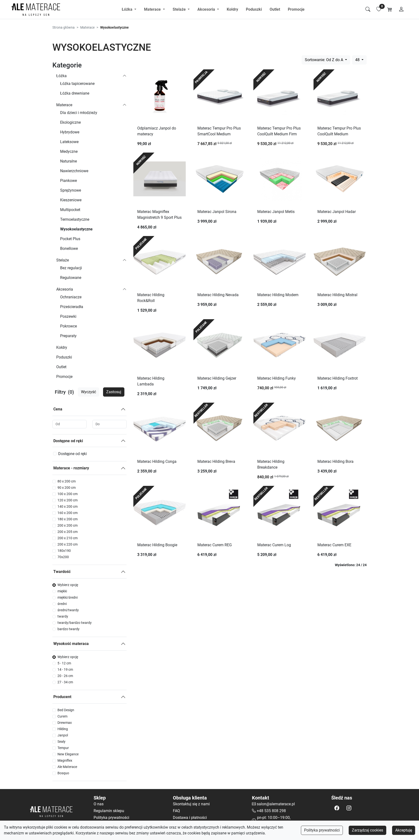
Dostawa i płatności (190, 817)
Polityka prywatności (322, 830)
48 (358, 59)
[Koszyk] (389, 9)
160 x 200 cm (67, 513)
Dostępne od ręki (68, 441)
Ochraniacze (70, 297)
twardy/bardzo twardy (74, 623)
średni (62, 604)
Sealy (61, 741)
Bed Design (65, 710)
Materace (87, 27)
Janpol (62, 735)
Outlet (275, 9)
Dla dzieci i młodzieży (78, 112)
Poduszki (254, 9)
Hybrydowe (69, 132)
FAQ (176, 810)
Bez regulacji (71, 268)
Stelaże (62, 260)
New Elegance (68, 754)
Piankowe (68, 180)
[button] (336, 808)
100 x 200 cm (67, 494)
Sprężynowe (70, 190)
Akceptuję (403, 830)
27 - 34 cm (65, 682)
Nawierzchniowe (74, 171)
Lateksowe (69, 141)
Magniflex (64, 760)
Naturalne (68, 161)
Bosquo (63, 773)
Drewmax (64, 723)
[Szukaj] (367, 9)
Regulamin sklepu (109, 810)
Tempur (63, 748)
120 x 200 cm (67, 500)
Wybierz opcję (67, 585)
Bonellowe (69, 248)
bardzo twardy (68, 629)
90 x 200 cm (66, 487)
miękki (62, 591)
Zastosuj (113, 392)
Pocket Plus (70, 239)
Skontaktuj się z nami (191, 804)
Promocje (296, 9)
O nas (99, 804)
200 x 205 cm (67, 532)
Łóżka (61, 75)
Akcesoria (64, 289)
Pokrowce (68, 326)
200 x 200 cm (67, 525)
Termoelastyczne (74, 219)
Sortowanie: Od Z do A (324, 59)
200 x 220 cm (67, 544)
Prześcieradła (71, 306)
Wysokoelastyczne (76, 229)
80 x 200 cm (66, 481)
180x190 (64, 551)
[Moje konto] (401, 9)
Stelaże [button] (180, 9)
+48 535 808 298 (271, 810)
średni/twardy (68, 610)
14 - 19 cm (65, 669)
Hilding (62, 729)
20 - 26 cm (65, 676)
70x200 (63, 557)
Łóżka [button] (127, 9)
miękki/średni (67, 597)
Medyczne (69, 151)
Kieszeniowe (70, 200)
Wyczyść (88, 392)
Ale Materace (67, 767)
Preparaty (68, 336)
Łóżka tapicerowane (77, 83)
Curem (62, 716)
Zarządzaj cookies (367, 830)
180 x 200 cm (67, 519)
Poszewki (68, 316)
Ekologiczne (70, 122)
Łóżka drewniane (74, 93)
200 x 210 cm (67, 538)
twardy (62, 616)
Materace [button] (153, 9)
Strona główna (63, 27)
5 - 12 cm (64, 663)
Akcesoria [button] (206, 9)
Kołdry (232, 9)
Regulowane (70, 277)
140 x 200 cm (67, 506)
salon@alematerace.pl (276, 804)
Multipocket (70, 209)
